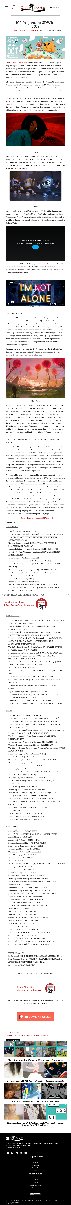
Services (35, 1171)
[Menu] (6, 7)
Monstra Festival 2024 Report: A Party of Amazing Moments (35, 1081)
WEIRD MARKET (49, 1035)
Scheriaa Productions (52, 1200)
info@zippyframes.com (13, 1147)
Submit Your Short (35, 1185)
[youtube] (25, 1152)
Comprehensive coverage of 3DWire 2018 (37, 518)
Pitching (9, 1035)
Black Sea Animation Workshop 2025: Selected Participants (35, 1060)
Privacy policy (35, 1165)
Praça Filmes (10, 104)
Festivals (35, 1182)
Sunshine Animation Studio (45, 264)
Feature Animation (35, 1191)
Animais (37, 1035)
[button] (12, 8)
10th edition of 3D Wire (18, 63)
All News (35, 1179)
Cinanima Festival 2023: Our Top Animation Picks (35, 1102)
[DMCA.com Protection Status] (35, 1194)
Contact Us (35, 1168)
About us (35, 1162)
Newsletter (55, 7)
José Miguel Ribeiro (23, 1035)
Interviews (35, 1188)
